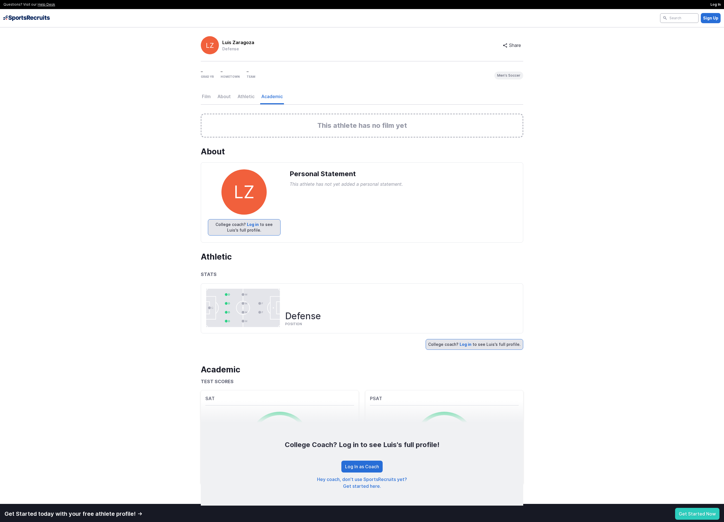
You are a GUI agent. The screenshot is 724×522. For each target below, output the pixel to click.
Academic (272, 96)
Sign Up (710, 18)
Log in (253, 224)
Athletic (246, 96)
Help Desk (46, 4)
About (224, 96)
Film (206, 96)
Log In (715, 4)
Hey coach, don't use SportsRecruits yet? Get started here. (362, 482)
